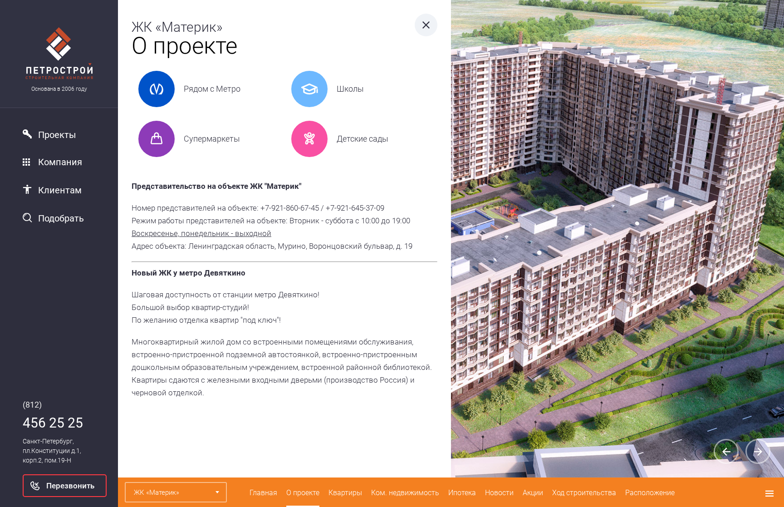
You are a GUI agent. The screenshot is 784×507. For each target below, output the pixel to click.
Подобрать (61, 218)
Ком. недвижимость (405, 492)
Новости (499, 492)
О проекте (302, 492)
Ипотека (462, 492)
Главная (263, 492)
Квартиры (345, 492)
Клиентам (60, 190)
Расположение (650, 492)
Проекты (57, 134)
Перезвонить (70, 485)
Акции (533, 492)
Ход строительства (584, 492)
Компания (60, 162)
